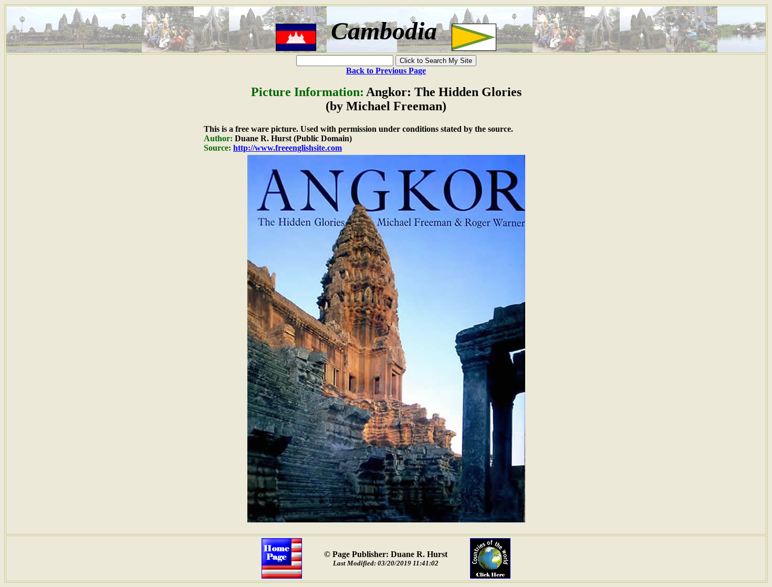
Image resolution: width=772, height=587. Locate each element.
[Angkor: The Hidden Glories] (386, 519)
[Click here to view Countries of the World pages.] (490, 575)
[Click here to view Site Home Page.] (282, 575)
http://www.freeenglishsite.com (287, 147)
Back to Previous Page (386, 70)
